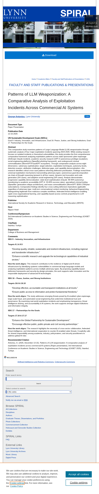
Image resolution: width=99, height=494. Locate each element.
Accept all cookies (78, 474)
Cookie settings (17, 483)
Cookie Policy (16, 486)
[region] (49, 478)
